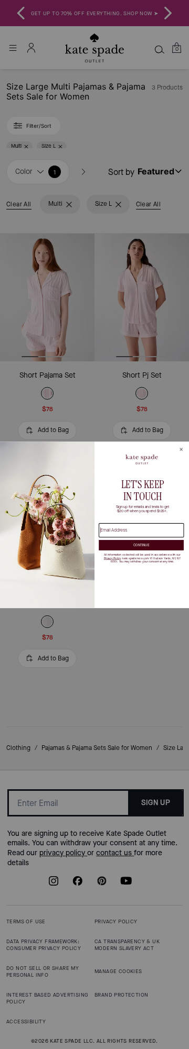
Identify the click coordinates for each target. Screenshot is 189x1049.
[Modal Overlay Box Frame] (94, 524)
